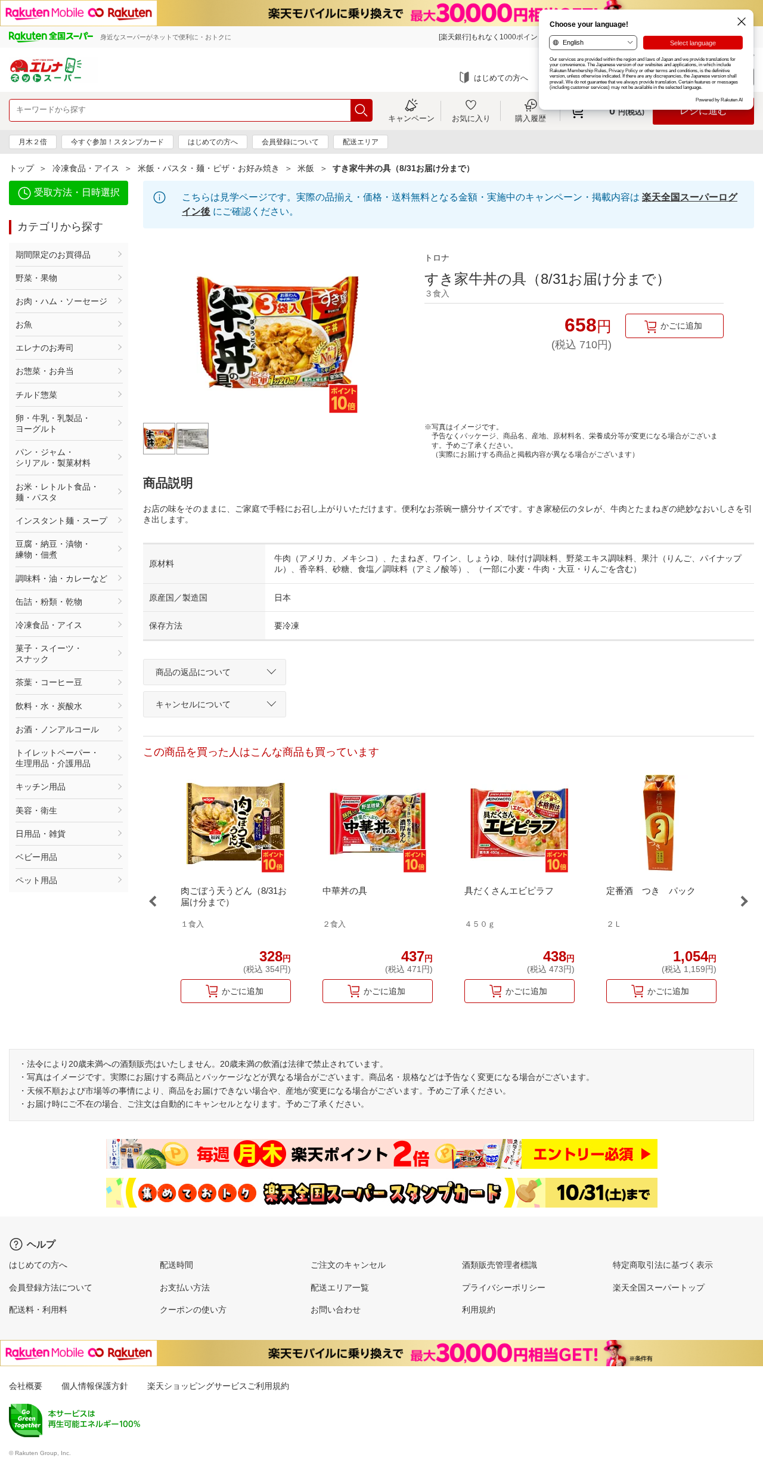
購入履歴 (530, 118)
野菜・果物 (36, 278)
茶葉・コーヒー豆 (48, 682)
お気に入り (471, 118)
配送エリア (361, 142)
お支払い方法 (185, 1287)
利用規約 (478, 1309)
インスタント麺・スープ (61, 520)
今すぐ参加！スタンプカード (117, 142)
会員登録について (290, 142)
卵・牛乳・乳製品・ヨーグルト (53, 423)
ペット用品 (36, 880)
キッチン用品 (40, 786)
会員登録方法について (50, 1287)
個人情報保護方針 (94, 1386)
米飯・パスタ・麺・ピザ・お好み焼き (209, 168)
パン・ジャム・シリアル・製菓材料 (53, 457)
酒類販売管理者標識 (499, 1265)
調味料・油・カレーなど (61, 578)
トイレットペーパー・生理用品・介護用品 (57, 758)
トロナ (436, 257)
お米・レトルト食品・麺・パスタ (57, 492)
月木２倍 (32, 142)
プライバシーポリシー (503, 1287)
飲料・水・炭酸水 (48, 706)
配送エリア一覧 (340, 1287)
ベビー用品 (36, 857)
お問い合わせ (336, 1309)
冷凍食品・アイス (85, 168)
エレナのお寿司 (44, 347)
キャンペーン (411, 118)
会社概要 (25, 1386)
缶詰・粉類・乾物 (48, 601)
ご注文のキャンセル (348, 1265)
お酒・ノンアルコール (57, 729)
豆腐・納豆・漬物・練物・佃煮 (53, 549)
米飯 (305, 168)
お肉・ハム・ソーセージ (61, 301)
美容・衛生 (36, 810)
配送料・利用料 (38, 1309)
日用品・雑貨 (40, 833)
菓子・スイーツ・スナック (48, 653)
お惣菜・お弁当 (44, 371)
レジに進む (703, 111)
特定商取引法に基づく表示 (663, 1265)
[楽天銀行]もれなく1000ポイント (492, 37)
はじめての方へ (501, 78)
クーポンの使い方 (193, 1309)
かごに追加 (681, 325)
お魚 (23, 324)
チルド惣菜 (36, 395)
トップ (21, 168)
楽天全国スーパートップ (659, 1287)
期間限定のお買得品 (53, 254)
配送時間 (176, 1265)
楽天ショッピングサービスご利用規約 (218, 1386)
